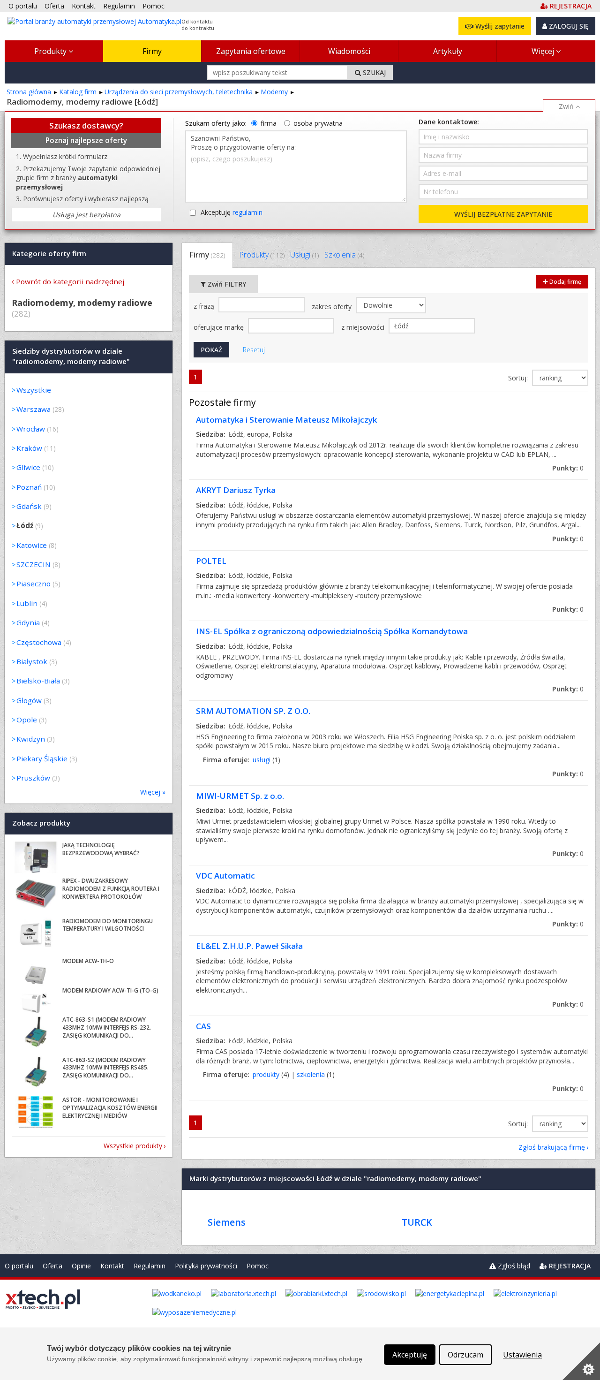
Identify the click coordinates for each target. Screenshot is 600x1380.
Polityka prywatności (206, 1265)
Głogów (29, 700)
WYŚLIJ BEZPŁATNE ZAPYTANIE (503, 214)
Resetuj (254, 349)
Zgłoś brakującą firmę (551, 1147)
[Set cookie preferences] (581, 1361)
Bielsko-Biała (38, 680)
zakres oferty (332, 306)
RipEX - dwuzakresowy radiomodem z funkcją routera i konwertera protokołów (110, 889)
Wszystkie (33, 389)
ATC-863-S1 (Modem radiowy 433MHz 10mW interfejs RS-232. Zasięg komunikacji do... (106, 1027)
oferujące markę (220, 327)
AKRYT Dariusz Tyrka (236, 490)
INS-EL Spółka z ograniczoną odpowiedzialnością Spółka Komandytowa (332, 631)
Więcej (544, 51)
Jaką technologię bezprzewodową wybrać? (101, 849)
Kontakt (112, 1265)
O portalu (19, 1265)
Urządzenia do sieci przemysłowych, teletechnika (179, 91)
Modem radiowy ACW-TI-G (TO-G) (110, 990)
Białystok (31, 661)
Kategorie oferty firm (49, 253)
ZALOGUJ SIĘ (568, 26)
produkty (266, 1074)
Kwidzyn (30, 738)
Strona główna (29, 91)
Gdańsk (29, 506)
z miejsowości (363, 327)
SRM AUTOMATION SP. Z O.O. (253, 710)
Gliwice (28, 467)
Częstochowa (38, 642)
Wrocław (30, 428)
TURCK (417, 1222)
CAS (203, 1026)
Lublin (27, 603)
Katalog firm (78, 91)
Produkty (51, 51)
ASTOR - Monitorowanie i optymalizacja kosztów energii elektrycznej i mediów (110, 1108)
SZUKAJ (373, 72)
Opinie (81, 1265)
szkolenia (311, 1074)
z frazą (205, 306)
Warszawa (33, 409)
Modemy (274, 91)
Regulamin (149, 1265)
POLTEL (211, 560)
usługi (261, 759)
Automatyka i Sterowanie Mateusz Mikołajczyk (286, 419)
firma (269, 123)
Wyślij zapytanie (499, 26)
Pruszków (33, 777)
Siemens (227, 1222)
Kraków (29, 448)
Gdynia (28, 622)
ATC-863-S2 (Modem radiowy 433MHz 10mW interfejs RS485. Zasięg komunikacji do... (105, 1068)
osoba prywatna (318, 123)
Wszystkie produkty (133, 1145)
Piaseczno (33, 583)
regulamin (247, 212)
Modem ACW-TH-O (88, 961)
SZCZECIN (33, 564)
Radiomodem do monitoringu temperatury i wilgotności (107, 925)
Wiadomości (349, 51)
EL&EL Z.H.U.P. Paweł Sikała (249, 945)
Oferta (52, 1265)
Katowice (31, 545)
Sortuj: (519, 377)
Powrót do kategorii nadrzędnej (70, 281)
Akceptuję (231, 212)
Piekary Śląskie (42, 758)
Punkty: (568, 467)
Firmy (152, 51)
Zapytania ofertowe (250, 51)
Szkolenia (344, 255)
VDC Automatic (225, 875)
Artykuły (447, 51)
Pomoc (258, 1265)
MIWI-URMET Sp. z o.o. (240, 795)
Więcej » (152, 792)
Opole (26, 719)
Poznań (29, 487)
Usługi (304, 255)
